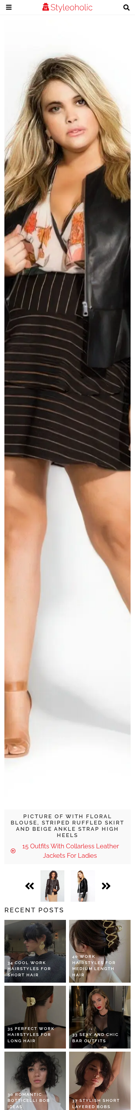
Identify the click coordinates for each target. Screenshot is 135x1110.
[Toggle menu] (9, 8)
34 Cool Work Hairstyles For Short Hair (29, 968)
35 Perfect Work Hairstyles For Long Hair (31, 1034)
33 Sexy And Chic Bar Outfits (95, 1037)
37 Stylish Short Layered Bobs (96, 1103)
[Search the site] (126, 8)
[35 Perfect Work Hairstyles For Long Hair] (35, 1017)
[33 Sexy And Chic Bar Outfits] (100, 1017)
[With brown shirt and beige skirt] (52, 886)
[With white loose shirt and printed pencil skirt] (83, 886)
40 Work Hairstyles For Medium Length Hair (94, 965)
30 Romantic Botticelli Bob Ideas (29, 1100)
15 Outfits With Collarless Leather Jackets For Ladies (70, 850)
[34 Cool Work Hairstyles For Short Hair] (35, 951)
